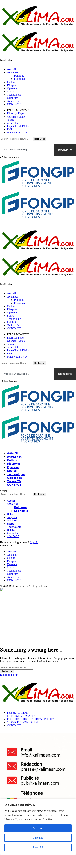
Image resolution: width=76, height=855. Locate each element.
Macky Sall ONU (17, 132)
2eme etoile (13, 122)
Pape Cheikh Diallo (18, 126)
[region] (38, 827)
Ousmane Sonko (16, 116)
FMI (9, 129)
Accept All (38, 828)
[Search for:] (16, 667)
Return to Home (9, 674)
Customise (38, 837)
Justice (10, 119)
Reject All (38, 847)
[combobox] (26, 150)
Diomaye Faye (15, 113)
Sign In (34, 542)
